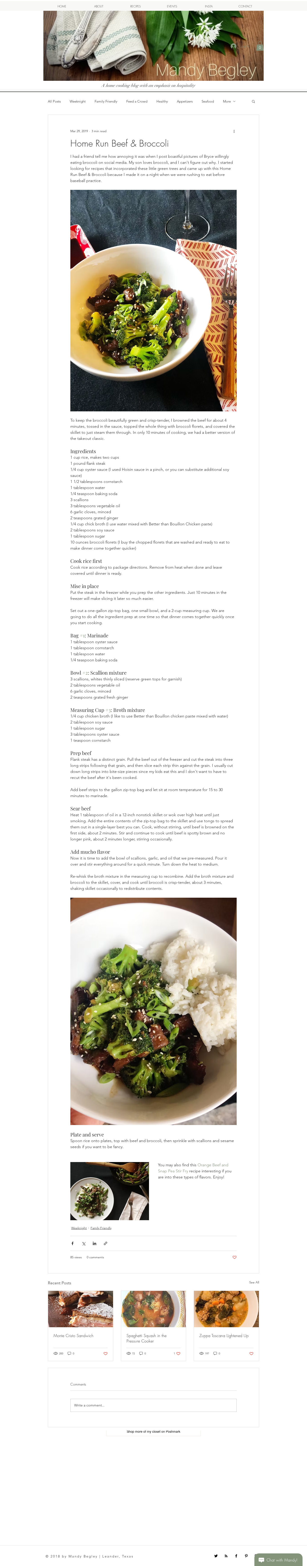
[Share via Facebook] (72, 1243)
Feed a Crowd (136, 101)
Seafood (208, 101)
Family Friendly (106, 101)
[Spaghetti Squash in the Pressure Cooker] (153, 1309)
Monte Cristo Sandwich (73, 1335)
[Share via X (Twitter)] (83, 1243)
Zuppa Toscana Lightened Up (224, 1335)
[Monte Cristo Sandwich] (80, 1309)
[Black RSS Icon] (226, 1556)
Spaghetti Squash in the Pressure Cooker (147, 1338)
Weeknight (78, 101)
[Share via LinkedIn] (94, 1243)
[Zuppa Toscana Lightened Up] (226, 1309)
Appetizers (185, 101)
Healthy (162, 101)
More (227, 101)
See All (254, 1282)
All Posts (54, 101)
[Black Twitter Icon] (216, 1556)
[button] (260, 46)
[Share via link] (105, 1243)
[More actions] (234, 131)
